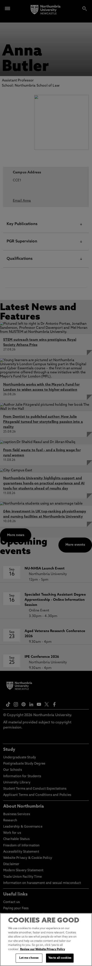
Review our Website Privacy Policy (42, 949)
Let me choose (29, 958)
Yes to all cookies (59, 958)
